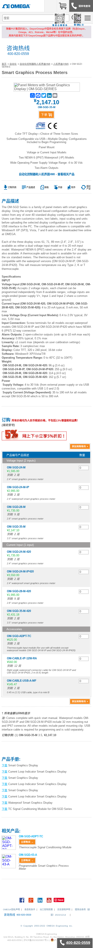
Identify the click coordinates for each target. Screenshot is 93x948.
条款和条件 (29, 909)
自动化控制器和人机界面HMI (35, 64)
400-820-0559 (18, 54)
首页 (4, 64)
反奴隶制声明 (63, 909)
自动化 (13, 64)
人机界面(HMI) (61, 64)
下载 (4, 765)
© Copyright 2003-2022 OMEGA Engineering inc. (47, 926)
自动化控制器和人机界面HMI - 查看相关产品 (46, 174)
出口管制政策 (46, 909)
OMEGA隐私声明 (11, 909)
